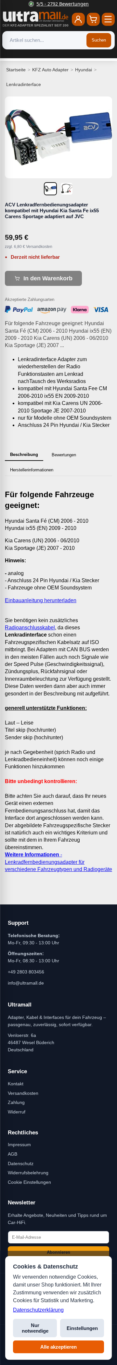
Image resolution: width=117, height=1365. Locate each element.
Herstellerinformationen (31, 469)
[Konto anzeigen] (78, 19)
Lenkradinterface (23, 84)
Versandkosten (23, 1093)
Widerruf (16, 1111)
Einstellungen (82, 1328)
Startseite (16, 69)
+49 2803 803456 (26, 971)
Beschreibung (24, 454)
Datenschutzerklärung (38, 1310)
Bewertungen (64, 454)
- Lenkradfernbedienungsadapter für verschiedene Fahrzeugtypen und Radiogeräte (58, 862)
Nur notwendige (35, 1328)
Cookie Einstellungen (29, 1182)
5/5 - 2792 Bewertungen (62, 4)
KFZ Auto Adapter (50, 69)
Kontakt (15, 1083)
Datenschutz (20, 1163)
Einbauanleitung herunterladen (40, 600)
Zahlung (16, 1102)
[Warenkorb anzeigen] (93, 19)
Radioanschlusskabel (30, 627)
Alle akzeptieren (58, 1347)
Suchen (99, 40)
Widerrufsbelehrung (28, 1172)
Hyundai (83, 69)
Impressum (19, 1144)
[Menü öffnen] (108, 19)
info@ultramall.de (26, 983)
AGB (12, 1154)
